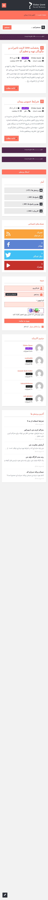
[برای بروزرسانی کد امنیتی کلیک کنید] (36, 310)
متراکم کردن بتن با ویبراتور (34, 430)
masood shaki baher (25, 371)
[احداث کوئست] (37, 5)
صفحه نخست (41, 15)
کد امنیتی (40, 300)
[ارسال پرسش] (4, 895)
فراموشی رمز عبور (11, 294)
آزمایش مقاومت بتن (36, 445)
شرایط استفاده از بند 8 (35, 421)
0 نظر (26, 61)
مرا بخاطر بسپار (35, 327)
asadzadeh (28, 358)
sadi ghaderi (27, 396)
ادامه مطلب (10, 88)
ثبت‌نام (26, 326)
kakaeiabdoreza (26, 383)
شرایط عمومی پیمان (28, 101)
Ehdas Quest (36, 58)
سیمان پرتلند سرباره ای (35, 472)
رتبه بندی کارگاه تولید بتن (35, 457)
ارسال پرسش (24, 172)
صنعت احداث (37, 61)
